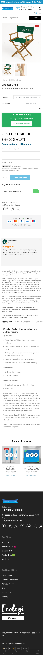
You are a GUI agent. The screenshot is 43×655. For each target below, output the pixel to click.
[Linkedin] (18, 209)
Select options (11, 455)
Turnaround (6, 103)
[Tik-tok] (35, 526)
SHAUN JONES (17, 241)
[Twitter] (8, 209)
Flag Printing (11, 467)
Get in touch (15, 205)
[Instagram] (13, 209)
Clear (39, 108)
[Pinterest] (22, 526)
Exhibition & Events (15, 80)
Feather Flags (11, 469)
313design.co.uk (11, 636)
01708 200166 (26, 10)
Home (5, 80)
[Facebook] (4, 209)
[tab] (7, 322)
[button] (39, 8)
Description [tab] (7, 322)
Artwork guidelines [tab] (24, 322)
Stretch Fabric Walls (31, 469)
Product (5, 97)
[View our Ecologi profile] (13, 612)
